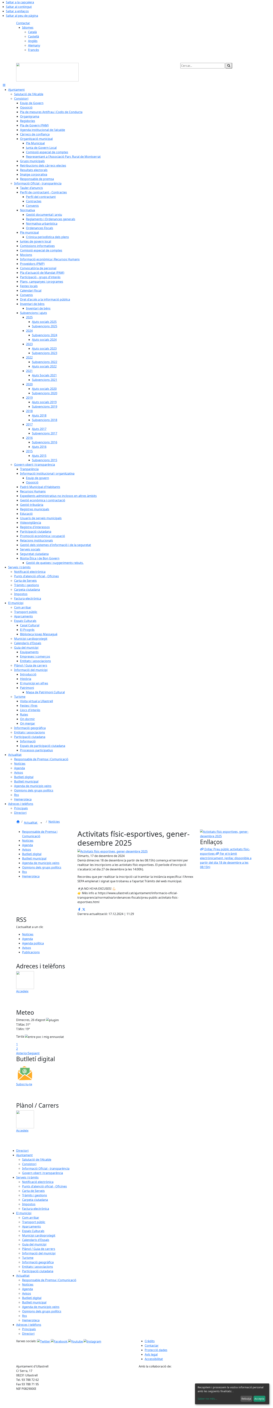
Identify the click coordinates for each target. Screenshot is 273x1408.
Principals (29, 1329)
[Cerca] (228, 65)
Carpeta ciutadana (35, 1200)
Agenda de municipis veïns (40, 863)
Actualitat (31, 823)
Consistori (29, 1164)
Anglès (33, 41)
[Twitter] (44, 1341)
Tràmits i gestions (34, 1195)
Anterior (22, 1053)
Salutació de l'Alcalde (36, 1159)
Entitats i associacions (37, 1267)
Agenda (27, 845)
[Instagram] (92, 1341)
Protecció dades (156, 1350)
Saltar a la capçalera (20, 2)
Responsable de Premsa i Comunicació (49, 1280)
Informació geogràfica (38, 1262)
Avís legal (151, 1354)
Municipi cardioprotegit (38, 1235)
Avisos (26, 849)
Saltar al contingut (19, 7)
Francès (33, 50)
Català (32, 32)
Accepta (259, 1398)
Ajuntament (24, 1155)
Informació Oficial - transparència (45, 1168)
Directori (22, 1151)
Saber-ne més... (207, 1398)
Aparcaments (31, 1226)
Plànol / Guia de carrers (38, 1249)
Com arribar (30, 1218)
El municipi (23, 1213)
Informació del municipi (39, 1253)
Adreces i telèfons (28, 1325)
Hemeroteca (31, 876)
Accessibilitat (154, 1359)
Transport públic (33, 1222)
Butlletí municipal (34, 858)
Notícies (54, 822)
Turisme (27, 1258)
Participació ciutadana (37, 1271)
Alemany (34, 45)
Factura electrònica (35, 1209)
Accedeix (22, 991)
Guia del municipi (34, 1244)
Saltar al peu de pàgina (22, 16)
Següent (34, 1053)
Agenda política (33, 943)
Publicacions (31, 952)
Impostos (28, 1204)
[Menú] (4, 85)
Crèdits (150, 1341)
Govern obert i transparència (42, 1173)
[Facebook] (59, 1341)
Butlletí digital (31, 854)
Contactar (23, 23)
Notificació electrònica (37, 1182)
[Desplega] (41, 822)
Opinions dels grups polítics (41, 867)
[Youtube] (76, 1341)
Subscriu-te (24, 1084)
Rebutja (246, 1398)
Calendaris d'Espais (35, 1240)
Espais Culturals (33, 1231)
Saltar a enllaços (17, 11)
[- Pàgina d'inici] (47, 72)
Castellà (33, 36)
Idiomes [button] (27, 27)
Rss (24, 872)
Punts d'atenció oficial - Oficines (44, 1186)
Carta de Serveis (33, 1191)
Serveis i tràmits (27, 1177)
